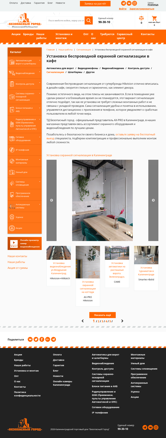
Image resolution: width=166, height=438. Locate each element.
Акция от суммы (18, 268)
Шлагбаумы (75, 72)
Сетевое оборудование (105, 407)
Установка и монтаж (64, 36)
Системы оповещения (144, 368)
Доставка (26, 2)
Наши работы (41, 36)
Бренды (28, 34)
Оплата (13, 2)
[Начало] (82, 321)
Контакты (147, 34)
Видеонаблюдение (113, 68)
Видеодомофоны (88, 68)
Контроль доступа (138, 68)
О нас (93, 36)
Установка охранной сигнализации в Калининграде (79, 155)
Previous (52, 200)
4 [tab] (109, 239)
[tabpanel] (102, 200)
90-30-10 (104, 22)
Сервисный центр (124, 36)
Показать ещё (102, 315)
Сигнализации (55, 72)
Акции (16, 34)
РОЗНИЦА (153, 4)
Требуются (107, 34)
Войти (122, 8)
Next (153, 200)
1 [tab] (95, 239)
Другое (90, 72)
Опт (86, 34)
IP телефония (100, 412)
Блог (50, 2)
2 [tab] (100, 239)
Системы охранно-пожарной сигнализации (103, 377)
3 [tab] (105, 239)
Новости (60, 2)
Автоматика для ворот (60, 68)
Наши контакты (17, 256)
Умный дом (138, 363)
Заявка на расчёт (95, 3)
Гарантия (39, 2)
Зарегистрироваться (142, 8)
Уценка (135, 391)
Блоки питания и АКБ (105, 386)
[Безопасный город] (25, 18)
